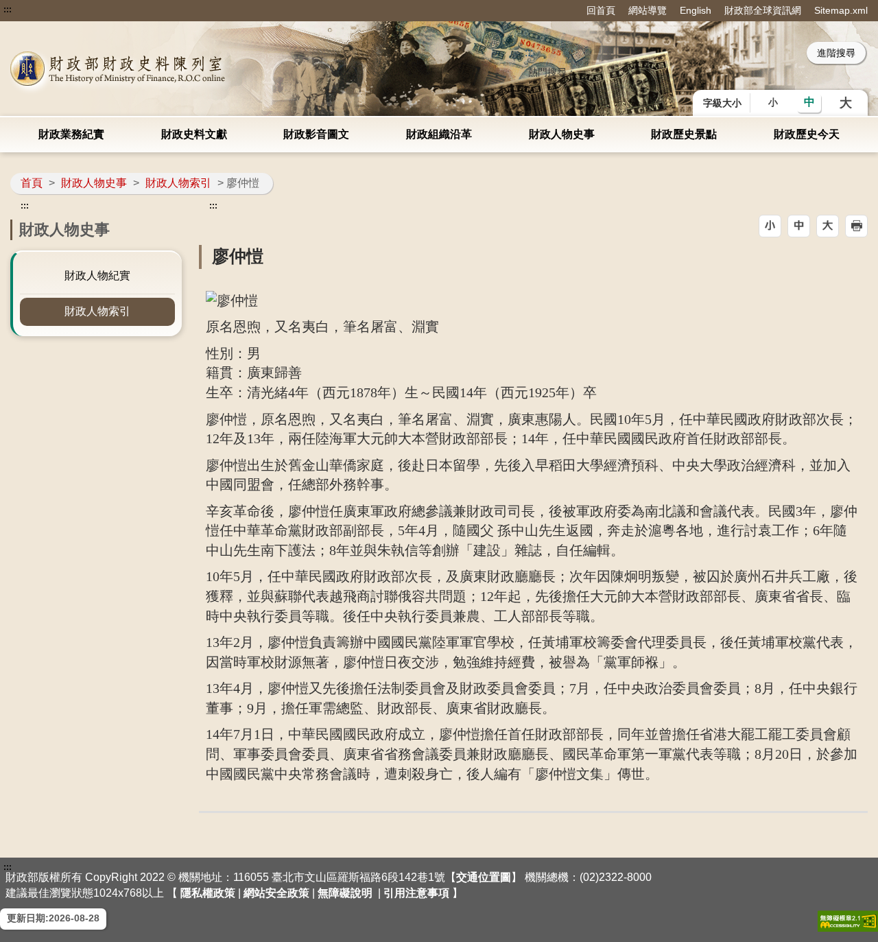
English (695, 10)
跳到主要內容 (36, 9)
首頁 (32, 183)
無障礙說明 (345, 893)
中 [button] (809, 102)
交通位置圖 (483, 877)
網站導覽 (647, 10)
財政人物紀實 (97, 275)
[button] (770, 226)
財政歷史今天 (807, 134)
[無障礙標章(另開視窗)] (848, 921)
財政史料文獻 (194, 134)
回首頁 (600, 10)
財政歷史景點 (684, 134)
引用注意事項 (416, 893)
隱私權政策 (207, 893)
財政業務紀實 (71, 134)
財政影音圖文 (316, 134)
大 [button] (846, 103)
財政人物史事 (562, 134)
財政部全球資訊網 (762, 10)
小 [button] (773, 102)
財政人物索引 (178, 183)
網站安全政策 (276, 893)
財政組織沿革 (439, 134)
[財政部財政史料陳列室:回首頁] (181, 68)
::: (7, 9)
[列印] (856, 226)
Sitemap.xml (841, 10)
